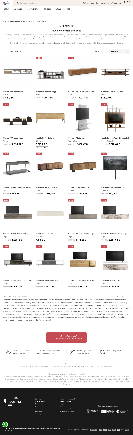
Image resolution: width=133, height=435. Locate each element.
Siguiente (128, 296)
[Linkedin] (107, 397)
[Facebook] (98, 397)
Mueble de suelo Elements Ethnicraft (46, 234)
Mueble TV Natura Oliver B (46, 187)
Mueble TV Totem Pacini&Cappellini (75, 138)
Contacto (38, 399)
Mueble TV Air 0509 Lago (111, 280)
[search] (18, 3)
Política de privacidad (67, 399)
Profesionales (39, 404)
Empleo (37, 409)
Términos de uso (65, 401)
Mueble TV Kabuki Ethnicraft (112, 91)
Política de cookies (66, 409)
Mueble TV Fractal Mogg (13, 138)
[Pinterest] (103, 397)
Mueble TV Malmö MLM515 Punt (81, 91)
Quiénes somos (40, 401)
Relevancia (114, 51)
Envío (62, 406)
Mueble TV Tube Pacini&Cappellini (115, 138)
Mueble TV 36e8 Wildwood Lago (16, 234)
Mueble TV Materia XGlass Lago (114, 234)
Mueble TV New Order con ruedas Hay (17, 187)
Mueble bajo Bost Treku (13, 91)
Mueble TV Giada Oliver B (78, 187)
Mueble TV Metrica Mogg (46, 91)
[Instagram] (112, 397)
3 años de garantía (114, 351)
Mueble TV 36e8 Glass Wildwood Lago (81, 280)
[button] (66, 337)
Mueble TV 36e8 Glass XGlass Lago (17, 280)
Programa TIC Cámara (67, 411)
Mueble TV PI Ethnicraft (45, 138)
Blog (36, 406)
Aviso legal (38, 414)
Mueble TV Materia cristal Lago (81, 234)
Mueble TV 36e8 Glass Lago (47, 280)
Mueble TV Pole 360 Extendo (112, 187)
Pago (62, 404)
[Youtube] (117, 397)
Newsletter (38, 411)
